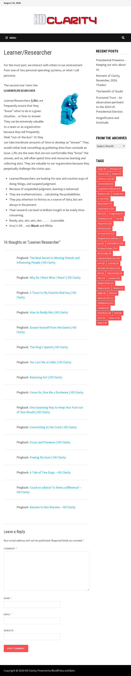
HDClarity (104, 228)
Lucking (113, 263)
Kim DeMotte (115, 243)
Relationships (105, 283)
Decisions (104, 193)
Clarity (116, 173)
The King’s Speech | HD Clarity (49, 347)
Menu (13, 37)
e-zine (103, 198)
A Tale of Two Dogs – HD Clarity (50, 472)
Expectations (106, 208)
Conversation (105, 183)
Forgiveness (116, 213)
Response (104, 288)
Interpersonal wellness (109, 238)
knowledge (104, 253)
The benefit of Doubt (109, 91)
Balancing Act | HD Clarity (46, 377)
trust (118, 313)
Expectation (105, 203)
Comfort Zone (106, 178)
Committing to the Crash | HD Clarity (53, 427)
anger (102, 168)
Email (8, 614)
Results (118, 288)
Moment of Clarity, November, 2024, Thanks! (108, 80)
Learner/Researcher (109, 258)
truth (101, 317)
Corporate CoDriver (109, 188)
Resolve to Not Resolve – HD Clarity (52, 507)
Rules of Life (105, 298)
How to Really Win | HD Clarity (49, 312)
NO (101, 273)
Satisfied (103, 308)
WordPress (57, 670)
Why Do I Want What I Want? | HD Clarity (55, 277)
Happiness (105, 223)
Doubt (118, 193)
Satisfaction (105, 303)
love (101, 263)
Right (102, 293)
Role (113, 293)
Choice (103, 173)
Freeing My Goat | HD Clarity (48, 457)
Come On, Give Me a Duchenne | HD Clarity (56, 392)
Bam (72, 670)
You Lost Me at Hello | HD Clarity (50, 362)
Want (102, 322)
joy (101, 243)
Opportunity (114, 273)
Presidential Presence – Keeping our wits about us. (111, 64)
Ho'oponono (106, 233)
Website (9, 630)
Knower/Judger (108, 248)
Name (8, 598)
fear (102, 213)
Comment (10, 548)
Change (115, 168)
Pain (101, 278)
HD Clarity (30, 670)
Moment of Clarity (109, 268)
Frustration (105, 218)
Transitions (104, 313)
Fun (119, 218)
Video (114, 317)
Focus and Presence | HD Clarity (50, 442)
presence (114, 278)
